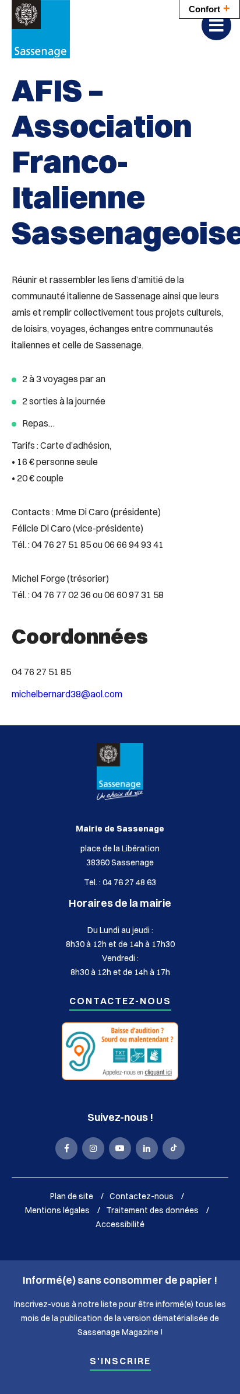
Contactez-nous (120, 1002)
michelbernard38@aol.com (67, 694)
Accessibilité (120, 1224)
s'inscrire (120, 1362)
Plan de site (71, 1196)
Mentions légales (57, 1210)
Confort (209, 8)
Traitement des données (152, 1210)
